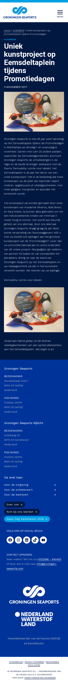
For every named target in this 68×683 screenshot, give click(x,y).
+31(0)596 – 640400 (49, 559)
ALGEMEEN (10, 39)
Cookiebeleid (16, 662)
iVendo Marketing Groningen (40, 678)
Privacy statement (34, 662)
